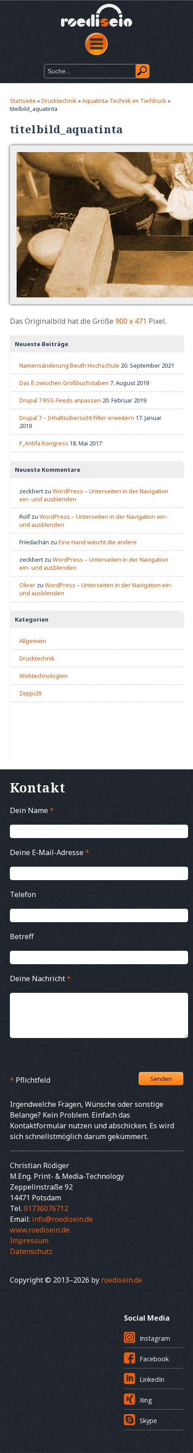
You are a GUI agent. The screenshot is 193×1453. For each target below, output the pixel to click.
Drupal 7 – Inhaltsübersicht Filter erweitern (76, 418)
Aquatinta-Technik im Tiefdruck (124, 101)
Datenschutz (31, 1251)
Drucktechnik (59, 101)
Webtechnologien (43, 676)
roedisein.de (121, 1280)
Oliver (27, 585)
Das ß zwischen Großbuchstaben (64, 383)
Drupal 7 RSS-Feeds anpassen (60, 400)
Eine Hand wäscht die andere (97, 542)
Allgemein (32, 641)
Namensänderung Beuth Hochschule (69, 365)
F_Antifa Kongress (43, 443)
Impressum (29, 1240)
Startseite (23, 101)
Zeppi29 (30, 693)
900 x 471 (131, 321)
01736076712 (46, 1208)
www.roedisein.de (40, 1230)
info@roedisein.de (62, 1219)
